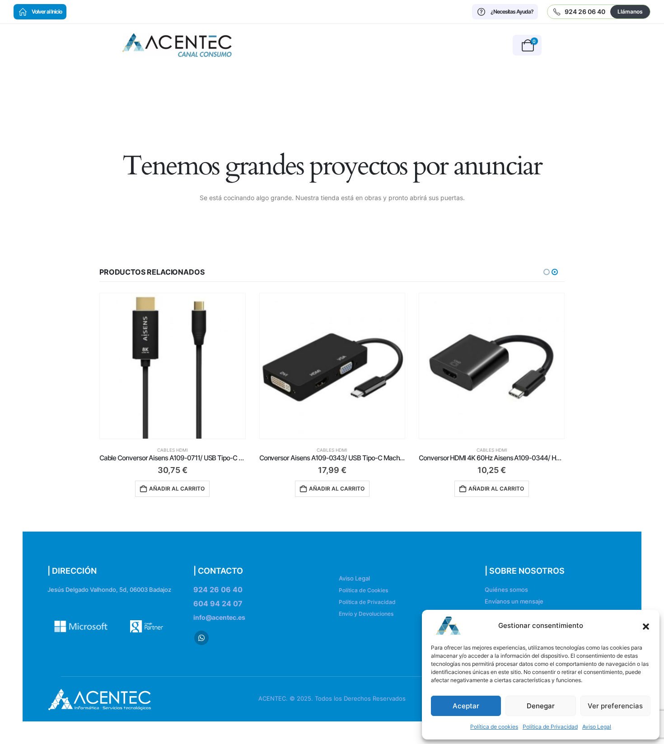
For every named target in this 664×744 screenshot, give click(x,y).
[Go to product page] (172, 365)
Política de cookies (494, 726)
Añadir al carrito (177, 488)
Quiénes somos (506, 589)
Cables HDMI (173, 450)
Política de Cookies (363, 590)
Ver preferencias (615, 706)
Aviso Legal (596, 726)
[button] (645, 625)
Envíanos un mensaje (514, 601)
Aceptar (466, 706)
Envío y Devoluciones (366, 613)
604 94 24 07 (218, 603)
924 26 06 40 (218, 589)
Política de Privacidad (550, 726)
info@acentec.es (219, 617)
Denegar (541, 706)
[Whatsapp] (201, 638)
